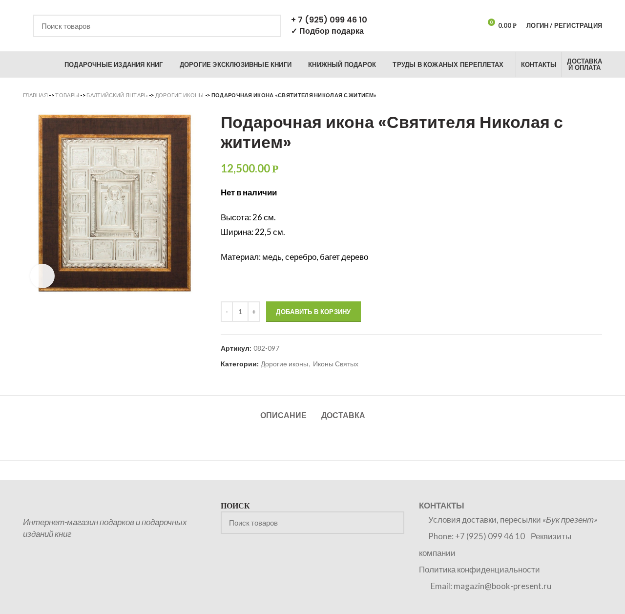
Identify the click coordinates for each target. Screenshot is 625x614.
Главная (35, 95)
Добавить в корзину (313, 312)
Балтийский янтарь (116, 95)
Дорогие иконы (179, 95)
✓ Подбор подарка (327, 31)
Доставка (343, 415)
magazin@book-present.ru (502, 586)
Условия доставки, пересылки (512, 519)
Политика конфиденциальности (479, 569)
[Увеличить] (42, 276)
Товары (67, 95)
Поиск (268, 26)
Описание (283, 415)
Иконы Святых (335, 364)
